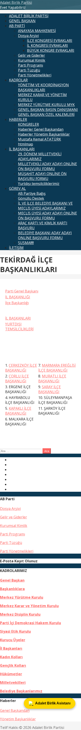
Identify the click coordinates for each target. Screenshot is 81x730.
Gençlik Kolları (13, 665)
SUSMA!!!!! (26, 242)
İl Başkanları (11, 648)
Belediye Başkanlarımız (21, 691)
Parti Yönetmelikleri (34, 75)
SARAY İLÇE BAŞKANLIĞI (49, 389)
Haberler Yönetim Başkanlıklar (44, 134)
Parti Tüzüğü (29, 70)
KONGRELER (28, 124)
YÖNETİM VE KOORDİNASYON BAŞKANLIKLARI (43, 87)
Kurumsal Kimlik (31, 60)
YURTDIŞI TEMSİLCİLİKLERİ (19, 326)
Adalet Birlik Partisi (16, 2)
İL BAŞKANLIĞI (17, 297)
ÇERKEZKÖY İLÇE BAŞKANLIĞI (21, 368)
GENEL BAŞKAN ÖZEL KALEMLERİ (46, 114)
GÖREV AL (17, 188)
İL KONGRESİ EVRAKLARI (47, 45)
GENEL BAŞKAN (22, 20)
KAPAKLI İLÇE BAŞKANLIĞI (18, 411)
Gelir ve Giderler (31, 55)
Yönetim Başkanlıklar (18, 719)
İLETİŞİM (16, 247)
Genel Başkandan (14, 710)
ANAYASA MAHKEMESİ (37, 30)
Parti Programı (30, 65)
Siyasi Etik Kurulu (15, 631)
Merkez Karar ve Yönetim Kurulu (29, 605)
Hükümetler (11, 674)
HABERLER (18, 119)
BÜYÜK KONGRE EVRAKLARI (50, 50)
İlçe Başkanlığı (17, 302)
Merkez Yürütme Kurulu (21, 597)
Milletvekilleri (13, 682)
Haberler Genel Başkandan (40, 129)
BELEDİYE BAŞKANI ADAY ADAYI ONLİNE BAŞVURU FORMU (45, 235)
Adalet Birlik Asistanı (52, 703)
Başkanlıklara (12, 588)
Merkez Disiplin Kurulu (20, 614)
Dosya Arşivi (28, 35)
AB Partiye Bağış (32, 193)
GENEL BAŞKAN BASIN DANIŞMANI (48, 109)
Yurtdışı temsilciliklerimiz (38, 183)
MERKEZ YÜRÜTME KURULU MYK (46, 104)
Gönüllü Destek (31, 198)
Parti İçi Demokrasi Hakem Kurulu (30, 622)
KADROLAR (18, 80)
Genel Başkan (12, 580)
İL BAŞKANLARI (22, 149)
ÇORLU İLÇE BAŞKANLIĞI (17, 378)
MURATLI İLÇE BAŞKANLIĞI (52, 378)
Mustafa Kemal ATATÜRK (39, 139)
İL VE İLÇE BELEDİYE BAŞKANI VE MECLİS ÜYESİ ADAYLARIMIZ (45, 206)
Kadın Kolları (11, 656)
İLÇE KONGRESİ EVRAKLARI (49, 40)
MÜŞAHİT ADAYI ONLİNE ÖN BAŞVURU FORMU (42, 176)
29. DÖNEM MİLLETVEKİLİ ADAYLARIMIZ (39, 156)
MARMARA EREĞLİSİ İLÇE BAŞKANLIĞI (57, 368)
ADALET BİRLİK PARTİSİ (28, 15)
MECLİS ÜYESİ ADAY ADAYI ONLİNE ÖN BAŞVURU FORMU (47, 216)
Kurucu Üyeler (12, 639)
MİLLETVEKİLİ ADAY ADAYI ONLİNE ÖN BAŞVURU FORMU (47, 166)
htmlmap (25, 144)
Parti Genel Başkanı (21, 291)
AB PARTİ (17, 25)
